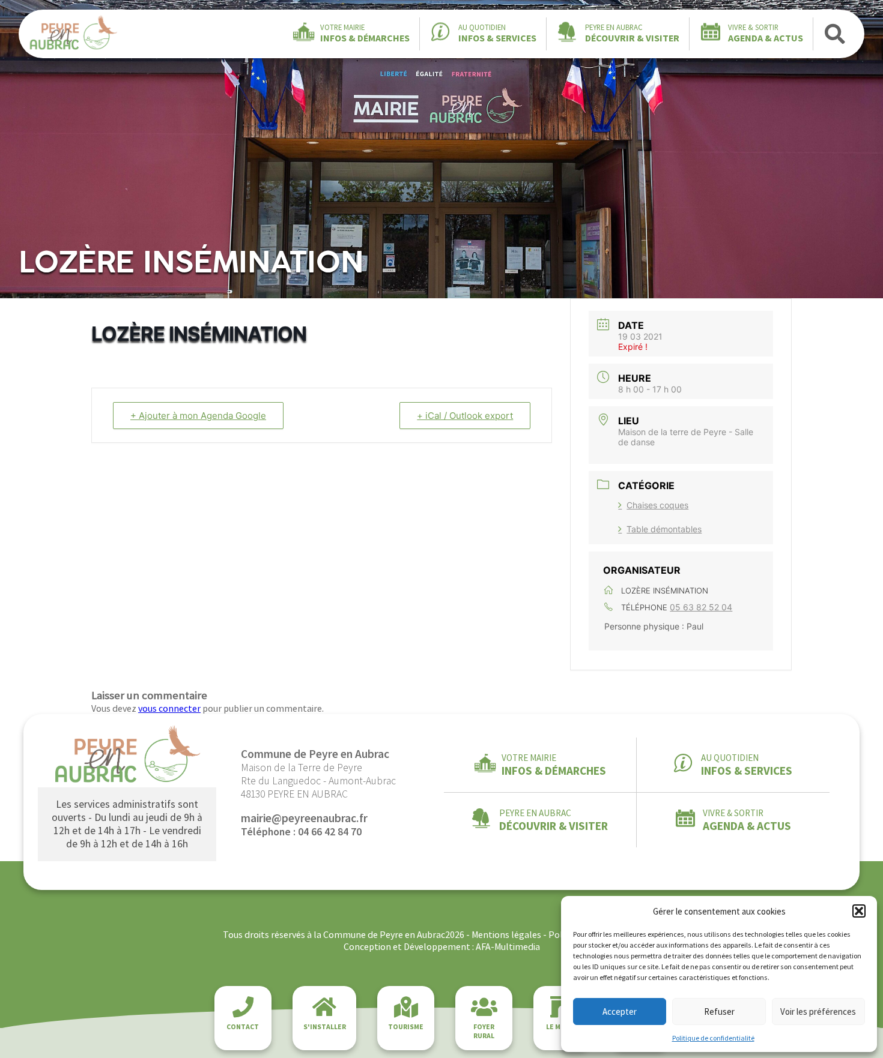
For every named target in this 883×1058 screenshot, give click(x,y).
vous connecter (169, 708)
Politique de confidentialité (713, 1037)
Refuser (719, 1011)
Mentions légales (506, 934)
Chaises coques (657, 505)
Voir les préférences (818, 1011)
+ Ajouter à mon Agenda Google (198, 415)
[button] (859, 911)
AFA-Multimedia (508, 946)
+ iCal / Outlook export (465, 415)
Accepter (619, 1011)
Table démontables (664, 529)
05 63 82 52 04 (701, 607)
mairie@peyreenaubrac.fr (304, 818)
